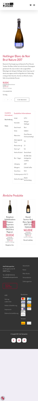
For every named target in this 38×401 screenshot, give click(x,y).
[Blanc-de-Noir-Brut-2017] (19, 33)
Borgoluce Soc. (10, 245)
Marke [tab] (6, 126)
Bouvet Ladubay (28, 240)
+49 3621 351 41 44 (10, 275)
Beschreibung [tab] (8, 119)
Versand (6, 86)
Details (10, 209)
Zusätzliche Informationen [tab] (8, 114)
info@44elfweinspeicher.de (10, 277)
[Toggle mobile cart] (30, 5)
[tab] (7, 123)
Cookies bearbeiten (3, 398)
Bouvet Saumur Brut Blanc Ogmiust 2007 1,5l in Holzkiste (28, 222)
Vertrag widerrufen (8, 286)
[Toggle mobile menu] (34, 5)
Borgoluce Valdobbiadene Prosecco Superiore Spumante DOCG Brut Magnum (9, 224)
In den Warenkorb (21, 99)
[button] (4, 224)
